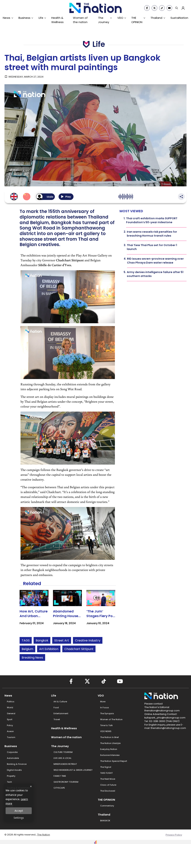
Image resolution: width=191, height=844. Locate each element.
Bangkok (42, 640)
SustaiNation (179, 18)
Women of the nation (80, 20)
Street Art (61, 640)
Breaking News (32, 657)
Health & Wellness (57, 20)
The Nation (43, 834)
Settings (19, 817)
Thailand (156, 18)
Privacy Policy (174, 835)
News (6, 18)
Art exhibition (48, 649)
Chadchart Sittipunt (78, 649)
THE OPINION (136, 20)
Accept (19, 810)
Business (24, 18)
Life (41, 18)
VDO (120, 18)
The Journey (103, 20)
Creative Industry (87, 640)
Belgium (27, 649)
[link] (34, 610)
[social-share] (147, 8)
